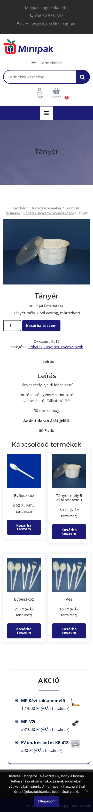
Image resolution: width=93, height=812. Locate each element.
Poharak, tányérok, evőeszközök (49, 213)
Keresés (84, 79)
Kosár (56, 97)
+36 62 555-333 (48, 15)
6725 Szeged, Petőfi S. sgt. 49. (47, 23)
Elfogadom (47, 801)
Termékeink (51, 62)
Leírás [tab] (48, 361)
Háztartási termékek (46, 208)
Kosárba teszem (41, 325)
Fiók (40, 97)
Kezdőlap (20, 208)
